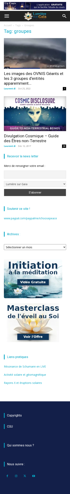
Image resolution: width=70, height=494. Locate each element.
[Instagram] (16, 476)
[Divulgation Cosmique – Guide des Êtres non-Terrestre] (35, 113)
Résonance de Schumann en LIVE (25, 366)
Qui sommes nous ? (20, 445)
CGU (10, 426)
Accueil (8, 25)
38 (64, 146)
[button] (6, 16)
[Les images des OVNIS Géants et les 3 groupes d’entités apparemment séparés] (35, 53)
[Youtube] (33, 476)
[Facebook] (7, 476)
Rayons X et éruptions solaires (23, 383)
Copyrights (14, 415)
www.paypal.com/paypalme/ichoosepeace (30, 218)
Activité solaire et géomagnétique (25, 374)
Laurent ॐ (9, 88)
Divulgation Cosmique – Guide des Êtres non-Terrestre (31, 138)
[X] (24, 476)
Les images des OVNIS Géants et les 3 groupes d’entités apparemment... (33, 78)
